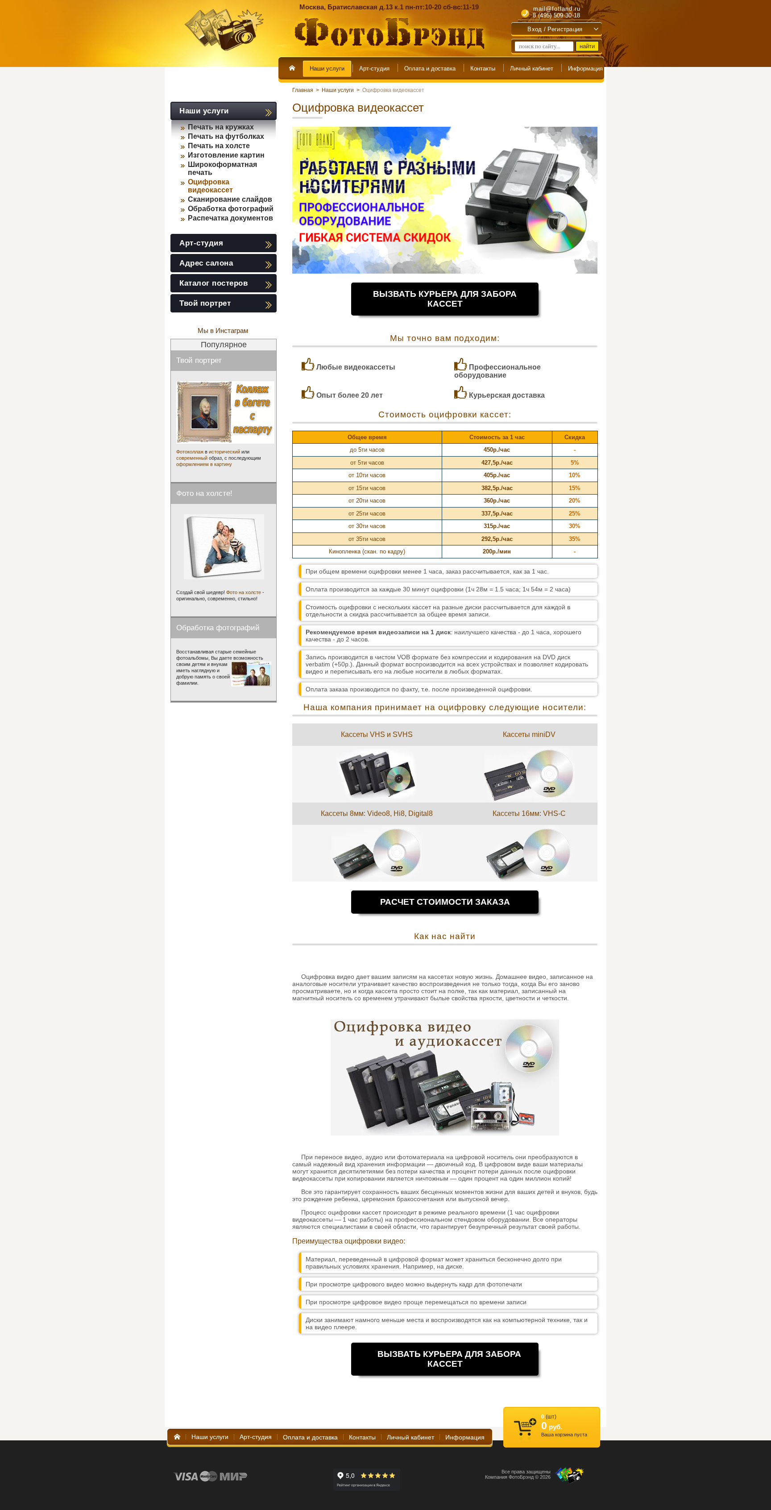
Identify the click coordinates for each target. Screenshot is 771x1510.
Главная (302, 90)
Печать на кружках (221, 127)
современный (191, 458)
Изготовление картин (226, 155)
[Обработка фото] (251, 674)
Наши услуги (338, 90)
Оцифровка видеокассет (210, 186)
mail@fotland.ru (556, 8)
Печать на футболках (226, 136)
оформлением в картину (204, 464)
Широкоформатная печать (222, 168)
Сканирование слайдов (230, 199)
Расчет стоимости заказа (445, 902)
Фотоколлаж (189, 451)
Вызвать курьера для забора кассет (445, 298)
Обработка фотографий (231, 208)
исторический (224, 451)
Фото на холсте (243, 592)
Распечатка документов (230, 218)
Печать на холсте (219, 146)
